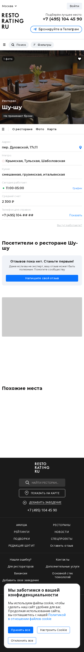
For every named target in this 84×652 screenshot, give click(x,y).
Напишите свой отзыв (42, 278)
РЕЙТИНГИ (21, 532)
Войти (74, 6)
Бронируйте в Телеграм (58, 29)
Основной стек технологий (62, 575)
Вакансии (20, 573)
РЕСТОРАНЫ (61, 525)
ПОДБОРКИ (21, 539)
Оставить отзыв (61, 545)
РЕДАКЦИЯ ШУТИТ (21, 545)
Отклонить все (22, 640)
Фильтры (44, 45)
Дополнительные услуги (62, 566)
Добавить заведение (45, 502)
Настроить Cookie (53, 630)
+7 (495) (17, 215)
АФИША (21, 525)
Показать (75, 215)
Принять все (20, 630)
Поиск (21, 45)
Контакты (63, 559)
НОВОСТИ (62, 532)
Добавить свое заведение (20, 580)
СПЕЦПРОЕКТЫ (61, 539)
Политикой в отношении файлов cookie (37, 617)
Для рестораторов (21, 566)
